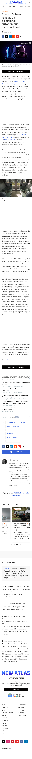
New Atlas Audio (12, 441)
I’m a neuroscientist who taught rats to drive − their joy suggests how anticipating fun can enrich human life (16, 376)
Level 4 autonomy (10, 140)
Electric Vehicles (12, 437)
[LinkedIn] (10, 36)
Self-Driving (11, 433)
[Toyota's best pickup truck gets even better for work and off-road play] (16, 514)
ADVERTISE (5, 720)
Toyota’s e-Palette (18, 84)
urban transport (13, 426)
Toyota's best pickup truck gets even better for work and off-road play (15, 527)
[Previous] (4, 524)
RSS (3, 731)
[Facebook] (3, 36)
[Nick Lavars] (4, 461)
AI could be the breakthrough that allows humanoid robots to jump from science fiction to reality (15, 402)
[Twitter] (6, 36)
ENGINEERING (11, 7)
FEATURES (5, 715)
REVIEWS (4, 718)
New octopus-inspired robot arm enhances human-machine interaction (15, 408)
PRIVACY (4, 726)
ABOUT (4, 710)
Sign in (6, 568)
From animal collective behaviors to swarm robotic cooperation (15, 389)
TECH (3, 7)
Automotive (5, 11)
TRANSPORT (21, 713)
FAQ (3, 733)
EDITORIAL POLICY (7, 713)
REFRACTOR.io (22, 715)
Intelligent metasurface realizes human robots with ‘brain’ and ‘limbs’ (15, 396)
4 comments (18, 452)
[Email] (21, 36)
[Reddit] (13, 36)
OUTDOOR (20, 7)
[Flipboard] (17, 36)
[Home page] (16, 2)
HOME (4, 705)
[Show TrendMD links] (29, 417)
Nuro (16, 81)
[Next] (27, 524)
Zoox (9, 360)
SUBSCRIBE (5, 707)
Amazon (22, 422)
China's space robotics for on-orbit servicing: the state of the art (16, 383)
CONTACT (5, 728)
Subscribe (16, 689)
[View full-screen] (30, 43)
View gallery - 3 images (16, 71)
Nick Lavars (13, 460)
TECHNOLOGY (22, 710)
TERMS (4, 723)
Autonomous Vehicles (14, 430)
